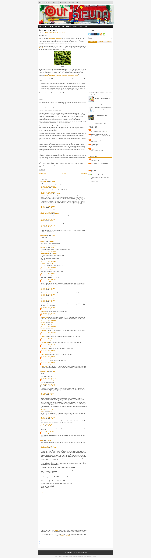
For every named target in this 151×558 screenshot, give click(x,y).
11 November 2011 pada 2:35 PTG (48, 268)
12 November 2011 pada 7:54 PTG (48, 321)
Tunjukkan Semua (109, 153)
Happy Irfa (93, 149)
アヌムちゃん (45, 360)
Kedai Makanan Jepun (77, 26)
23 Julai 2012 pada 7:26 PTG (47, 393)
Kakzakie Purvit (45, 187)
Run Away (43, 269)
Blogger (104, 123)
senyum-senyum (94, 181)
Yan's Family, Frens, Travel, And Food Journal (99, 164)
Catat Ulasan (42, 493)
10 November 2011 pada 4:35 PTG (48, 240)
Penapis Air (68, 26)
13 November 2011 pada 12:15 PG (48, 378)
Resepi (44, 26)
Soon (85, 26)
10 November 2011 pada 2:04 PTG (48, 192)
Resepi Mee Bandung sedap (101, 115)
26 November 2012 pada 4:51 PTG (48, 417)
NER (42, 281)
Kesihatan (51, 26)
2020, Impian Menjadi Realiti (97, 150)
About (40, 2)
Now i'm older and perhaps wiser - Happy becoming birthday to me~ (102, 97)
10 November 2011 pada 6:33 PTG (48, 246)
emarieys (43, 207)
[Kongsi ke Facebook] (44, 170)
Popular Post (93, 41)
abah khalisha (44, 181)
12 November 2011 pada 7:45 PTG (48, 294)
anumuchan (43, 275)
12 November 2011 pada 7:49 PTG (48, 307)
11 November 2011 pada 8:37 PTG (48, 273)
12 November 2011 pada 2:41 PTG (48, 288)
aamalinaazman (45, 253)
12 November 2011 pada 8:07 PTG (48, 370)
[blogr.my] (39, 541)
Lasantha (72, 556)
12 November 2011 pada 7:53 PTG (48, 313)
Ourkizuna (57, 530)
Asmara (43, 263)
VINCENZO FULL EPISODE (96, 183)
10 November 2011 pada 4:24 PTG (48, 234)
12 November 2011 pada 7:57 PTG (48, 338)
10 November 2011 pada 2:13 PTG (48, 206)
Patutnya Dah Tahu (95, 160)
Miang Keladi (94, 141)
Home (40, 26)
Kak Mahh (43, 247)
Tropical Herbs (63, 2)
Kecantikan (57, 26)
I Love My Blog (94, 144)
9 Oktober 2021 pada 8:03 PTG (48, 490)
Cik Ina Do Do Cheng (46, 213)
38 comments (62, 32)
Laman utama (63, 173)
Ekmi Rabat (44, 366)
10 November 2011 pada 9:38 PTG (48, 252)
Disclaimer (71, 2)
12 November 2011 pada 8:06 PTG (48, 362)
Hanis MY (43, 241)
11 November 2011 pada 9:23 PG (48, 262)
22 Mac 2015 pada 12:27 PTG (47, 431)
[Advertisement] (51, 506)
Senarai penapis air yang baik (95, 104)
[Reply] (54, 181)
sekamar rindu (44, 371)
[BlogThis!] (41, 170)
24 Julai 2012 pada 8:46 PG (47, 410)
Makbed (43, 220)
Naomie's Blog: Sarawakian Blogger (99, 134)
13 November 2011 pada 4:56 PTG (48, 384)
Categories (101, 41)
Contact (78, 2)
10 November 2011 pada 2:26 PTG (48, 219)
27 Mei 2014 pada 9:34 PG (46, 424)
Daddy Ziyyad (45, 317)
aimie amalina (45, 342)
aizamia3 (93, 159)
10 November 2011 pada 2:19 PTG (48, 212)
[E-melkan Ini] (39, 170)
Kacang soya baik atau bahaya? (48, 30)
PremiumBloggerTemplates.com (80, 556)
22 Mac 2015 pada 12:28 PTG (47, 439)
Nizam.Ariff (94, 170)
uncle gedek (44, 235)
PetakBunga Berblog (96, 140)
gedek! (43, 324)
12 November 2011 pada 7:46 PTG (48, 300)
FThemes (60, 556)
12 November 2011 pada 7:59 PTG (48, 344)
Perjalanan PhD (94, 145)
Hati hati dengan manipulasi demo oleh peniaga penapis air (103, 108)
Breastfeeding (47, 2)
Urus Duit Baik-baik (95, 130)
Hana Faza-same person (46, 193)
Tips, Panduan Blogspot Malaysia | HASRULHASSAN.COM (99, 175)
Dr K (42, 226)
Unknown (43, 289)
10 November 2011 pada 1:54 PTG (48, 186)
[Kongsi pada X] (42, 170)
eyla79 (42, 411)
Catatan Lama (84, 173)
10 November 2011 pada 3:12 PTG (48, 225)
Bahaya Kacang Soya (48, 32)
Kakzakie (44, 292)
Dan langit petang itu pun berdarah (98, 171)
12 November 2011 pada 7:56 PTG (48, 332)
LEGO (63, 26)
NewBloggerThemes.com (91, 556)
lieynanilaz (43, 380)
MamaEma (44, 298)
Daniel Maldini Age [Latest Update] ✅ (99, 131)
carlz (42, 425)
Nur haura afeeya (45, 447)
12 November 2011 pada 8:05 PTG (48, 350)
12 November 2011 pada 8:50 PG (48, 279)
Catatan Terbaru (42, 173)
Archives (108, 41)
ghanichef (43, 418)
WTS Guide (55, 2)
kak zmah (44, 336)
